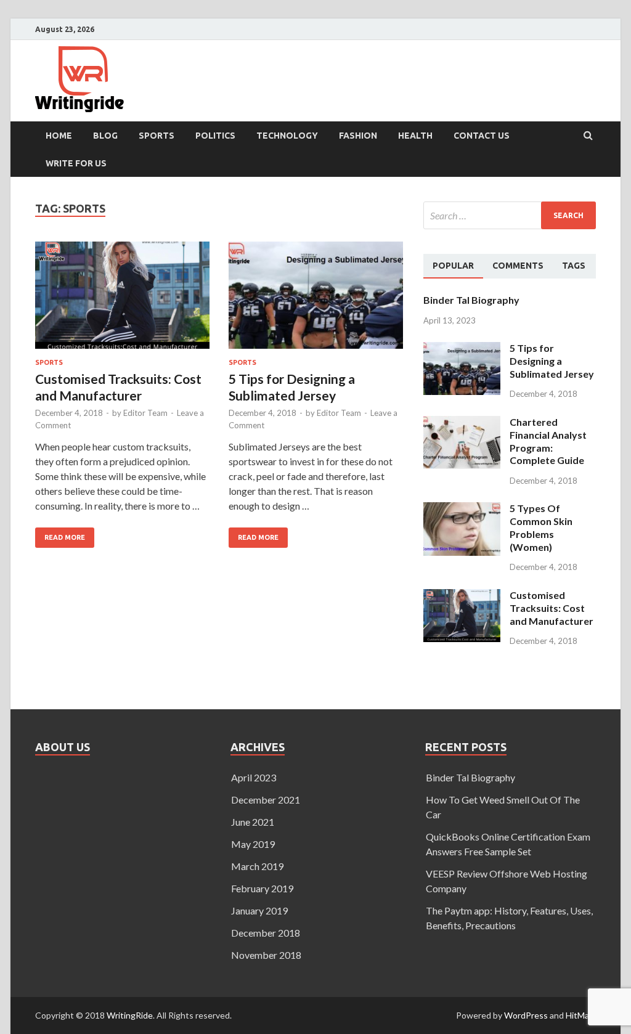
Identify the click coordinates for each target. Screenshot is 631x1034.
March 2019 (257, 866)
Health (415, 135)
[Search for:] (509, 215)
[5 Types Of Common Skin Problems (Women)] (461, 509)
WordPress (526, 1015)
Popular (453, 266)
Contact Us (482, 135)
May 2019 (253, 844)
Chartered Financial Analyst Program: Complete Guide (548, 441)
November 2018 (266, 955)
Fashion (358, 135)
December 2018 (265, 932)
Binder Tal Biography (471, 300)
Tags (573, 266)
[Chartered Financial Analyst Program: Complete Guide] (461, 423)
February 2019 (262, 888)
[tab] (453, 266)
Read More (60, 534)
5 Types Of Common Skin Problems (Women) (541, 527)
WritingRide (130, 1015)
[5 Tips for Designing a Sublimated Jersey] (316, 300)
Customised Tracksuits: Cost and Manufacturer (551, 608)
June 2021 (252, 822)
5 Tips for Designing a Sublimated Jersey (552, 361)
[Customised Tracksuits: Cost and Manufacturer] (122, 300)
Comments (517, 266)
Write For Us (76, 163)
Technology (287, 135)
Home (59, 135)
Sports (156, 135)
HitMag (580, 1015)
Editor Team (145, 413)
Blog (105, 135)
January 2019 (259, 910)
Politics (215, 135)
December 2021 (265, 799)
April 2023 (253, 777)
